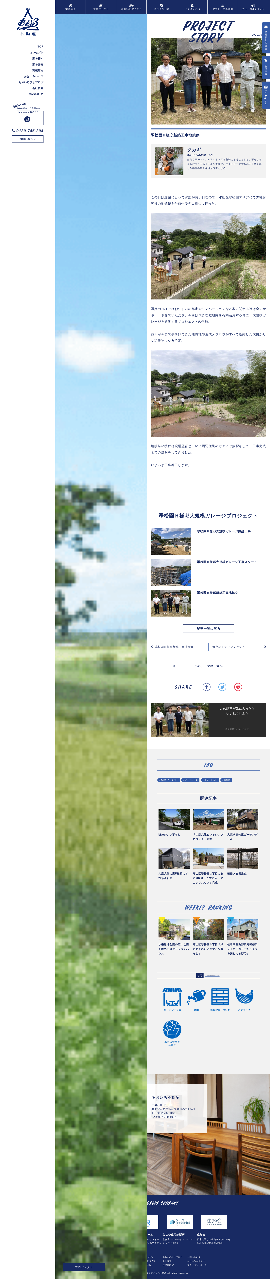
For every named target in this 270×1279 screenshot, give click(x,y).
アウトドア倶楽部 (222, 9)
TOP (40, 46)
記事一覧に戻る (208, 628)
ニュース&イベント (253, 9)
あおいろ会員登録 (196, 1260)
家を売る (37, 64)
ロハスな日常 (162, 9)
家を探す (37, 58)
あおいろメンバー (169, 780)
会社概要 (37, 88)
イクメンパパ (192, 9)
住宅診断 (35, 94)
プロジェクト (101, 9)
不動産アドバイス (146, 1260)
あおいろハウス (33, 76)
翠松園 (227, 780)
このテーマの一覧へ (208, 666)
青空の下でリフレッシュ (228, 646)
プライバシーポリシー (198, 1264)
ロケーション (210, 780)
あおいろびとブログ (31, 82)
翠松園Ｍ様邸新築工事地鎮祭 (174, 646)
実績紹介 (37, 70)
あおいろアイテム (131, 9)
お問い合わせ (27, 139)
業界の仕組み (144, 1264)
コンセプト (36, 52)
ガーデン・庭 (191, 780)
